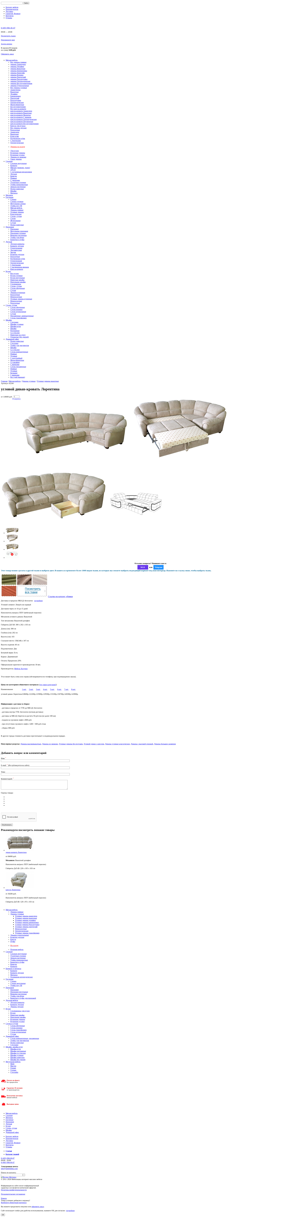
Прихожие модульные (19, 992)
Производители (12, 9)
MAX (143, 567)
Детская (9, 242)
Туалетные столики (18, 182)
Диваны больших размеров (165, 744)
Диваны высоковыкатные (30, 744)
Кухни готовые (16, 276)
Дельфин (14, 94)
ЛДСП (13, 170)
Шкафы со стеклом (18, 1053)
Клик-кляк (14, 136)
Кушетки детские (17, 254)
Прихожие (10, 227)
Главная (4, 381)
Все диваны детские (18, 128)
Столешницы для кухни (20, 1011)
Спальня (9, 161)
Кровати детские (17, 246)
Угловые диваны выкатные (48, 381)
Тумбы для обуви (17, 238)
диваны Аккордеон (18, 64)
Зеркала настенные (18, 187)
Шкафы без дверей (17, 1060)
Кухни (13, 1013)
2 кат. (31, 689)
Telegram (158, 567)
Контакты (10, 16)
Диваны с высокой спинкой (142, 744)
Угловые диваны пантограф (26, 927)
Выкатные (14, 92)
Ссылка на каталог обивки (60, 596)
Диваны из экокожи (18, 157)
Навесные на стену (18, 335)
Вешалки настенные (18, 235)
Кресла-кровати (16, 269)
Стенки (13, 199)
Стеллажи (14, 322)
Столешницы (15, 284)
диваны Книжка (16, 75)
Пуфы (12, 942)
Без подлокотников (18, 107)
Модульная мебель (13, 1062)
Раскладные (15, 130)
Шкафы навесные (17, 1057)
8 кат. (73, 689)
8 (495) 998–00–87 (8, 28)
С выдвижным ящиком (19, 267)
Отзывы (9, 18)
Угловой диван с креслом (94, 744)
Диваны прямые (16, 210)
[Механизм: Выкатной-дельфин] (136, 523)
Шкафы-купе (15, 326)
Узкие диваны (16, 159)
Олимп (13, 1068)
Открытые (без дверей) (19, 337)
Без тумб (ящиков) (17, 377)
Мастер (13, 1066)
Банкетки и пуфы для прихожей (23, 998)
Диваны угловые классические (117, 744)
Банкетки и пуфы (17, 240)
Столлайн (14, 1072)
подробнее (38, 601)
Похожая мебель (16, 950)
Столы (13, 218)
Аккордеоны (15, 90)
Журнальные (15, 221)
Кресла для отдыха (17, 126)
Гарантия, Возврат (13, 14)
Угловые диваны (17, 212)
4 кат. (45, 689)
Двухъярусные (16, 250)
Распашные (15, 331)
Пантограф (14, 98)
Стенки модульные (18, 983)
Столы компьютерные (19, 352)
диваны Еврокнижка (18, 71)
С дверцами (15, 180)
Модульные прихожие (19, 231)
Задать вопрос (6, 44)
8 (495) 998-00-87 (8, 1158)
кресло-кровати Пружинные (21, 122)
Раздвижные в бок (17, 138)
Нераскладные (16, 297)
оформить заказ (38, 1207)
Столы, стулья (16, 216)
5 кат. (52, 689)
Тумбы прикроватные (19, 185)
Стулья (13, 223)
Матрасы (14, 193)
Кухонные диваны (17, 153)
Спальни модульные (18, 163)
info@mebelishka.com (9, 1169)
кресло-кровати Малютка (20, 115)
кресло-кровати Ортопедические (23, 119)
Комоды (13, 176)
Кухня (8, 271)
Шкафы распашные (18, 1051)
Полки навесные (17, 189)
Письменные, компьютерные (22, 316)
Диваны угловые (29, 381)
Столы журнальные (18, 312)
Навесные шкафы (17, 280)
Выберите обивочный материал (13, 1203)
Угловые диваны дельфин (25, 920)
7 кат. (66, 689)
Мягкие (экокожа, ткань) (20, 168)
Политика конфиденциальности (14, 1190)
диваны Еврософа (17, 73)
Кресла (13, 939)
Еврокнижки (15, 96)
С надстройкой (16, 358)
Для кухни (14, 151)
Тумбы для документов (19, 345)
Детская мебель (12, 1000)
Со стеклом (15, 333)
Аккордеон (14, 132)
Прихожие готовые (18, 233)
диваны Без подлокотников (21, 83)
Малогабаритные (17, 105)
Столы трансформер (18, 318)
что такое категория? (48, 685)
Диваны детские (17, 1007)
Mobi (12, 1064)
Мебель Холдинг (21, 669)
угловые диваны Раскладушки (27, 925)
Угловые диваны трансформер (27, 933)
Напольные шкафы (18, 282)
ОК (3, 1215)
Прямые (13, 178)
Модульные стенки (18, 204)
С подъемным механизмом (21, 172)
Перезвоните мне (8, 40)
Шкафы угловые (17, 324)
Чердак (13, 252)
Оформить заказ (7, 54)
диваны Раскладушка (18, 79)
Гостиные (9, 197)
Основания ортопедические (21, 977)
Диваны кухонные (17, 293)
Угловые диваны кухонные (21, 299)
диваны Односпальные (19, 86)
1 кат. (24, 689)
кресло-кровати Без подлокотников (24, 124)
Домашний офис (12, 339)
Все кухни (14, 273)
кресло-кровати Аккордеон (21, 111)
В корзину (16, 399)
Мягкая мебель (12, 60)
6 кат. (59, 689)
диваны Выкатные (17, 69)
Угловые (13, 356)
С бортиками (15, 141)
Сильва (13, 1070)
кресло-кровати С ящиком (20, 117)
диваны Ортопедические (20, 81)
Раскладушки (15, 100)
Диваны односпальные (19, 935)
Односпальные (16, 248)
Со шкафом (15, 362)
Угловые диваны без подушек (71, 744)
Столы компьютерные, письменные (24, 1038)
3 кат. (38, 689)
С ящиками (14, 365)
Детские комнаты (17, 244)
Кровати (13, 166)
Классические (16, 214)
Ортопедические (17, 102)
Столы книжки (16, 309)
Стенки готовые (16, 202)
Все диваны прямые (18, 62)
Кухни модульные (17, 278)
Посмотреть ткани (8, 36)
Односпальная (16, 261)
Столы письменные (18, 367)
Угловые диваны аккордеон (26, 916)
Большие (13, 373)
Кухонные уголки (17, 155)
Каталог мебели (12, 7)
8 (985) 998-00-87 (8, 1162)
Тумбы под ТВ (16, 206)
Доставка (9, 11)
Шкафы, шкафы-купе (14, 1047)
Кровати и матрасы (13, 969)
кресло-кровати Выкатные (21, 113)
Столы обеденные (17, 288)
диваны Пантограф (18, 77)
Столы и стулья (12, 1024)
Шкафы (13, 191)
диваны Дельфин (17, 67)
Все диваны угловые (18, 88)
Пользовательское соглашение (13, 1194)
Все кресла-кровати (18, 109)
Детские (13, 174)
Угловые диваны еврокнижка (27, 922)
